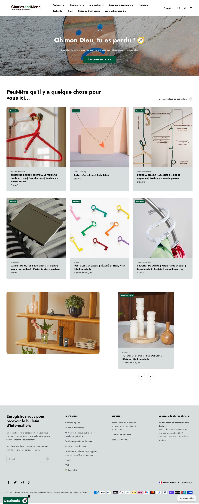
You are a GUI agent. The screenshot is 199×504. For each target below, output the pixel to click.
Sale (70, 10)
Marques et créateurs (120, 5)
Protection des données (75, 446)
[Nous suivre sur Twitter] (15, 482)
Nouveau (143, 5)
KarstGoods (15, 262)
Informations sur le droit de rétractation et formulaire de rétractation (124, 426)
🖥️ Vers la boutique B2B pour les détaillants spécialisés (80, 434)
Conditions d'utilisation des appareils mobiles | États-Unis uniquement (81, 453)
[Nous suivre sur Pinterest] (29, 482)
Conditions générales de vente (78, 441)
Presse (68, 460)
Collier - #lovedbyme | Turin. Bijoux (91, 175)
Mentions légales (72, 422)
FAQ (67, 465)
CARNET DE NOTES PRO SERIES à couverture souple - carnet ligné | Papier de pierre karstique (35, 267)
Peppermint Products (18, 171)
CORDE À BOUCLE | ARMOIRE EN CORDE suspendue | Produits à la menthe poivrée (158, 177)
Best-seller (58, 10)
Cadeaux (57, 5)
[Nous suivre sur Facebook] (8, 482)
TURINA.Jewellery (80, 171)
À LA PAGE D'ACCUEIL (99, 59)
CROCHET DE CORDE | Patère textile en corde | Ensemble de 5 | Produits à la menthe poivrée (161, 267)
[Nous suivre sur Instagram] (22, 482)
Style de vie (75, 5)
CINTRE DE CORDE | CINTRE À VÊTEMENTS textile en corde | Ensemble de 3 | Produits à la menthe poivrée (34, 178)
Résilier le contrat (119, 439)
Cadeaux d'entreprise (89, 10)
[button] (15, 500)
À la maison (95, 5)
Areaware (77, 262)
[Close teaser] (29, 496)
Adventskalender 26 (115, 10)
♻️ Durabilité (71, 470)
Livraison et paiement (121, 434)
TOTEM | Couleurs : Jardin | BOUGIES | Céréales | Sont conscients (142, 357)
